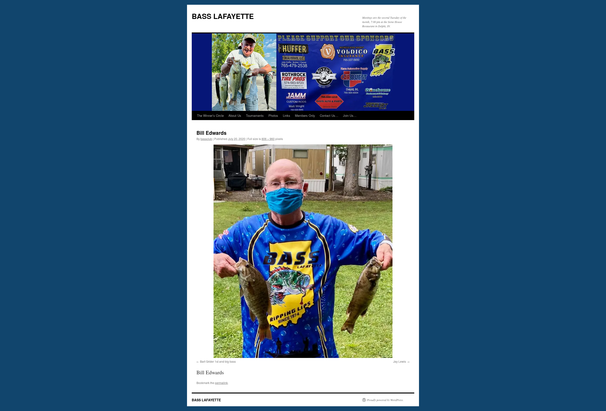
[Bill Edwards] (303, 251)
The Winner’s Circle (210, 115)
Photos (273, 115)
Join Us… (349, 115)
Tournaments (255, 115)
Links (286, 115)
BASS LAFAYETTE (223, 16)
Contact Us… (329, 115)
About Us (234, 115)
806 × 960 (268, 139)
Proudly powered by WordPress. (385, 400)
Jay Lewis (399, 361)
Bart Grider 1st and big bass (218, 361)
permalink (221, 383)
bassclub (206, 139)
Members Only (305, 115)
